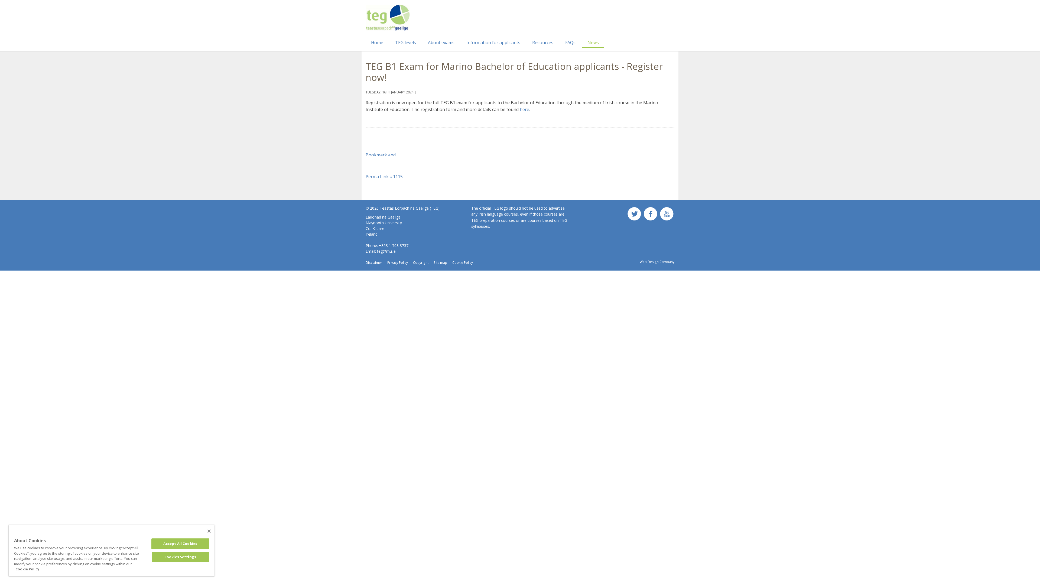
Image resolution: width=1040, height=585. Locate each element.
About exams (441, 43)
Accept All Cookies (180, 543)
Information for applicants (493, 43)
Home (377, 43)
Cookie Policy (462, 262)
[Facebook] (650, 215)
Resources (542, 43)
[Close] (209, 531)
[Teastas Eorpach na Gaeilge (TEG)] (388, 17)
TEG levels (405, 43)
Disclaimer (374, 262)
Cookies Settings (180, 556)
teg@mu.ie (386, 251)
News (593, 43)
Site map (440, 262)
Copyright (420, 262)
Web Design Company (657, 261)
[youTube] (666, 215)
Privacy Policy (397, 262)
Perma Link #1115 (384, 177)
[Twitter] (634, 215)
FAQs (570, 43)
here (524, 109)
